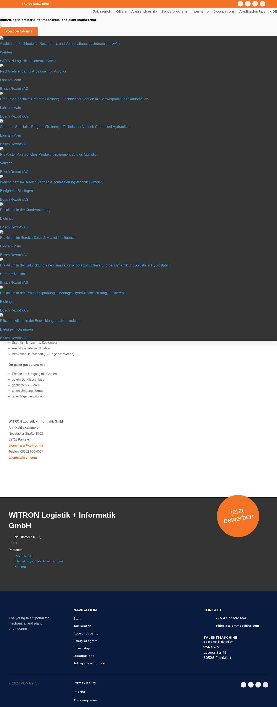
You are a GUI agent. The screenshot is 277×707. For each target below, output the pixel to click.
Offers (121, 11)
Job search (102, 11)
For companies (18, 31)
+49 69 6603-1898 (35, 3)
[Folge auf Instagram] (240, 3)
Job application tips (90, 663)
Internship (200, 11)
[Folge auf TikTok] (255, 3)
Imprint (79, 691)
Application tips (252, 11)
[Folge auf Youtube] (248, 3)
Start (77, 618)
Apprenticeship (144, 11)
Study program (174, 11)
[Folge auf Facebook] (262, 3)
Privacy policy (85, 682)
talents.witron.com (23, 457)
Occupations (224, 11)
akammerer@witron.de (26, 445)
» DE (273, 11)
